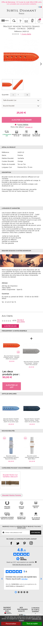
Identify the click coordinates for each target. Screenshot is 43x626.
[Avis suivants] (41, 578)
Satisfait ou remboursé (10, 241)
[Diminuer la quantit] (13, 95)
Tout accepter (32, 624)
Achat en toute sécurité (10, 236)
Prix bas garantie (8, 243)
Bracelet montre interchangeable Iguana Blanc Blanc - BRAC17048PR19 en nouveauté (32, 458)
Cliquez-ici (28, 127)
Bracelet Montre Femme (11, 495)
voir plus (24, 579)
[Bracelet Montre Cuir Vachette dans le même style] (10, 483)
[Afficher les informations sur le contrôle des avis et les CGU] (36, 562)
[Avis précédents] (2, 578)
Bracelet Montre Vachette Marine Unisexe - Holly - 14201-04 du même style (32, 420)
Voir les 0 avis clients (21, 320)
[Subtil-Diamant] (21, 12)
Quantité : (5, 95)
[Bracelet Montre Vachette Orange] (7, 84)
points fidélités (23, 124)
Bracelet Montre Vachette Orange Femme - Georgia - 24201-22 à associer (11, 357)
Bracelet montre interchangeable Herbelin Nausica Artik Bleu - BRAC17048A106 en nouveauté (11, 458)
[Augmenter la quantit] (27, 95)
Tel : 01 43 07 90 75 (9, 302)
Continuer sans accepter (34, 614)
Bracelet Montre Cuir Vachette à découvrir (10, 476)
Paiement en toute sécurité (11, 238)
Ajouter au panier (22, 120)
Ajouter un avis (10, 326)
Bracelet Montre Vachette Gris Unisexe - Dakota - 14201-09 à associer (31, 363)
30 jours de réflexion (9, 240)
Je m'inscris (35, 532)
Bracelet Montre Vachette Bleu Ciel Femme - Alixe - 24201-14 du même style (11, 420)
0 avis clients (26, 34)
